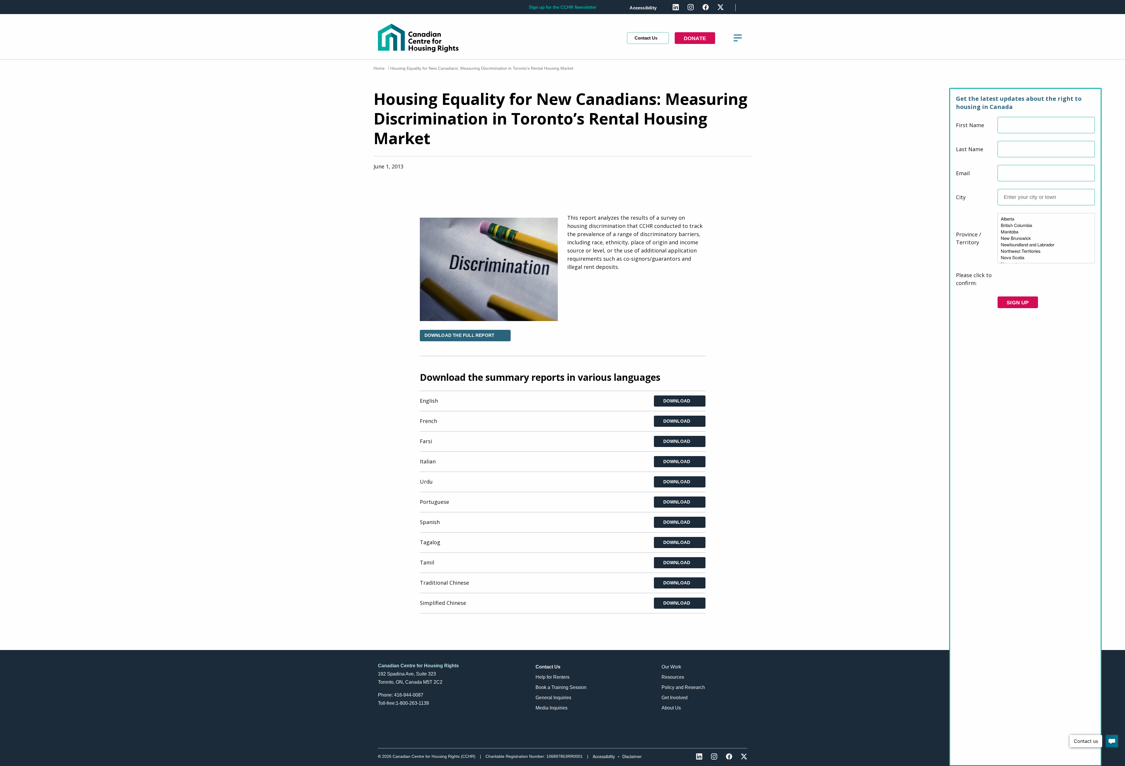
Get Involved (675, 697)
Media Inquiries (551, 707)
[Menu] (737, 38)
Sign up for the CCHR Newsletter (562, 7)
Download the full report (460, 335)
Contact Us (646, 37)
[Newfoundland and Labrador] (1046, 244)
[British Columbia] (1046, 225)
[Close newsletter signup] (1099, 83)
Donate (695, 38)
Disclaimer (632, 756)
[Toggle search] (744, 7)
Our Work (671, 666)
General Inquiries (553, 697)
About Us (671, 707)
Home (379, 68)
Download (677, 400)
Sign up (1018, 303)
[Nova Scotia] (1046, 257)
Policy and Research (683, 687)
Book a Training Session (561, 687)
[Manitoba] (1046, 231)
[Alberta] (1046, 219)
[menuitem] (644, 8)
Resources (673, 677)
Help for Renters (553, 677)
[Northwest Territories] (1046, 251)
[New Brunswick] (1046, 238)
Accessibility (643, 7)
